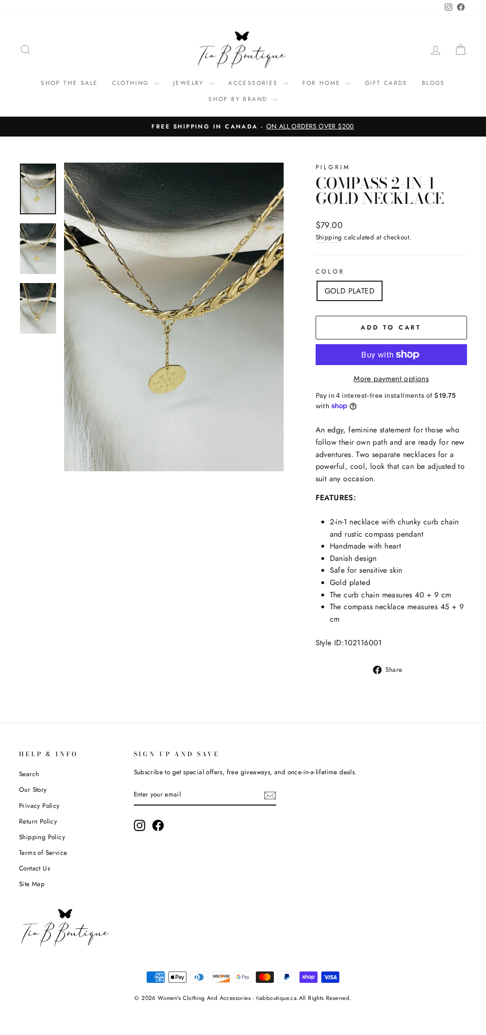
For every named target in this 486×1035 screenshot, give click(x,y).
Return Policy (38, 821)
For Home (323, 83)
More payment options (391, 378)
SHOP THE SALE (69, 83)
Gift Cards (386, 83)
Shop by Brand (239, 99)
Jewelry (190, 83)
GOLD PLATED (349, 290)
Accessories (254, 83)
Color (330, 271)
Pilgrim (333, 167)
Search (29, 774)
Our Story (33, 789)
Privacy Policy (39, 805)
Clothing (132, 83)
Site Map (32, 883)
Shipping (329, 237)
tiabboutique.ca (276, 998)
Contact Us (34, 868)
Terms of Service (43, 852)
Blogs (433, 83)
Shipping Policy (42, 837)
